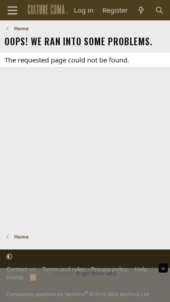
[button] (9, 256)
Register (64, 273)
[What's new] (141, 10)
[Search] (159, 10)
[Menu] (12, 10)
